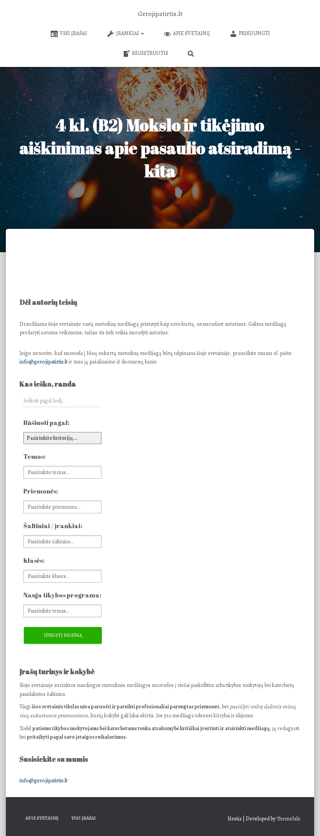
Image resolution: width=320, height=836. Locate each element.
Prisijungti (254, 33)
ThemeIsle (288, 818)
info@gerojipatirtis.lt (44, 361)
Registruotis (150, 53)
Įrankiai (128, 33)
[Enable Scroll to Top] (305, 820)
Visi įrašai (73, 33)
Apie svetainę (191, 33)
